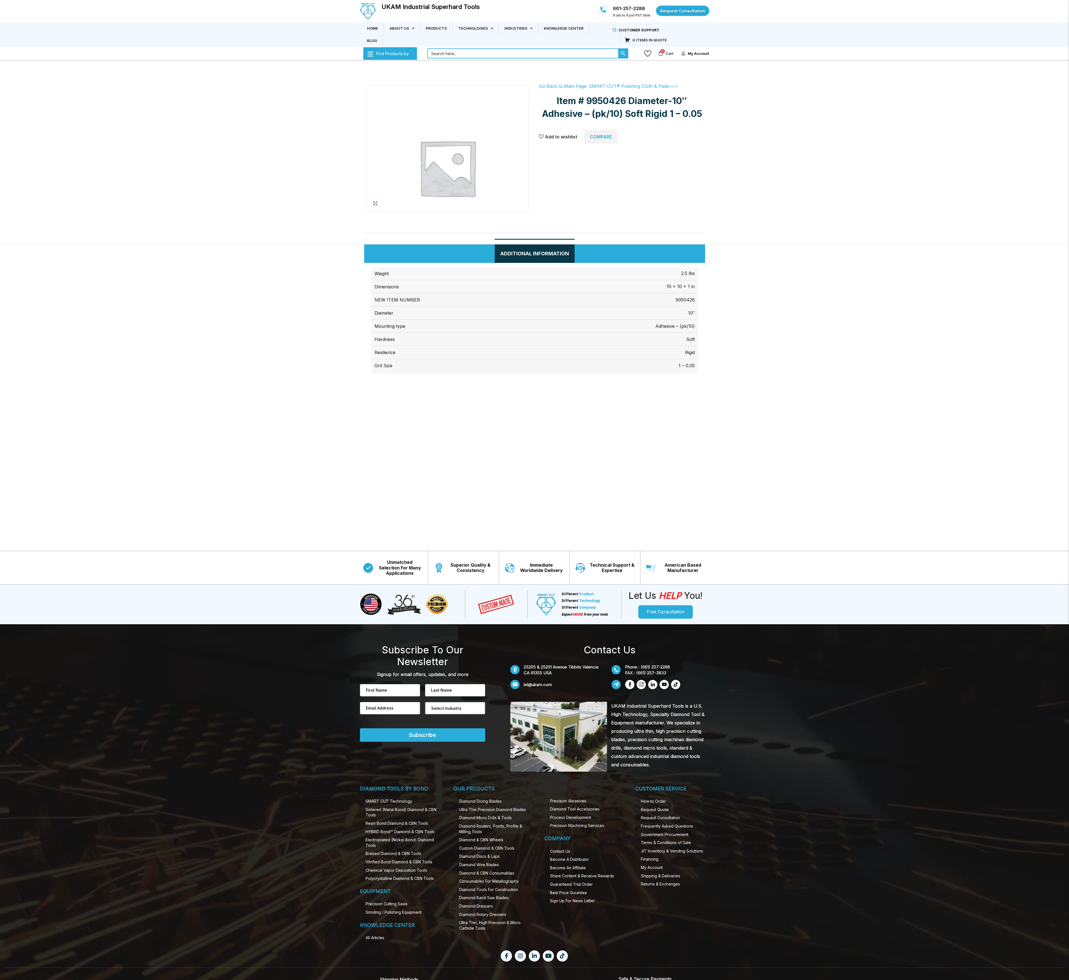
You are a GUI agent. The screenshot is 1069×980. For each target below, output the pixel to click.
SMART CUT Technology (389, 801)
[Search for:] (522, 53)
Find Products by (392, 53)
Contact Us (560, 851)
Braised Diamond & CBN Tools (393, 853)
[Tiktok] (562, 956)
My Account (652, 867)
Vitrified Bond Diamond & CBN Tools (399, 861)
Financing (649, 859)
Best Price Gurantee (568, 892)
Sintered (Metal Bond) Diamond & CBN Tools (401, 812)
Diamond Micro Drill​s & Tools (485, 817)
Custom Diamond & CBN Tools (487, 848)
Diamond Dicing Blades (480, 801)
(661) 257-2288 (655, 667)
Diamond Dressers (476, 906)
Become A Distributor (569, 859)
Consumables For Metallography (489, 881)
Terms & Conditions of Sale (666, 842)
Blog (372, 40)
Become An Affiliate (568, 867)
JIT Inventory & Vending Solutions (672, 851)
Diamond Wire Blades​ (479, 864)
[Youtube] (548, 956)
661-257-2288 (629, 8)
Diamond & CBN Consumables (486, 873)
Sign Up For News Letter (572, 900)
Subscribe (422, 735)
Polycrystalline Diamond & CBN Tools (400, 878)
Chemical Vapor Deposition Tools (396, 870)
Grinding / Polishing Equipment (393, 912)
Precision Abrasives (568, 800)
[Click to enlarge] (375, 203)
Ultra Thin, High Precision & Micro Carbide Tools (490, 925)
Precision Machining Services (577, 825)
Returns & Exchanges (660, 884)
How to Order (653, 801)
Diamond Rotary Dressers (482, 914)
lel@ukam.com (538, 684)
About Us (399, 28)
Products (436, 28)
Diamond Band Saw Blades (484, 897)
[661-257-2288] (603, 9)
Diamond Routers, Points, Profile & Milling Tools (490, 829)
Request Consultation (660, 817)
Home (372, 28)
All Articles (375, 937)
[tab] (535, 253)
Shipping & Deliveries (660, 875)
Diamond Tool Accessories (574, 809)
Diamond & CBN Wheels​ (481, 839)
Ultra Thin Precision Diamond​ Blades (492, 809)
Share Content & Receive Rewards (582, 875)
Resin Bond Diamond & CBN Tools (397, 823)
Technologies (473, 28)
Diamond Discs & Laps (479, 856)
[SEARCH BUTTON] (623, 53)
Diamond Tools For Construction (488, 889)
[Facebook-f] (506, 956)
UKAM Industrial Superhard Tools (430, 6)
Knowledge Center (564, 28)
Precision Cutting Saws (386, 903)
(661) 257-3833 (651, 672)
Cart (669, 53)
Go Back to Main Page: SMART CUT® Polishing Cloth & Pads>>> (608, 86)
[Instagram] (520, 956)
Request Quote (655, 809)
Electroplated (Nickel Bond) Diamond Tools (400, 842)
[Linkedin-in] (534, 956)
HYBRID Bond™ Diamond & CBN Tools (400, 831)
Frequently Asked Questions (667, 826)
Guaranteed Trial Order (571, 884)
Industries (515, 28)
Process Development (570, 817)
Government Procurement (664, 834)
